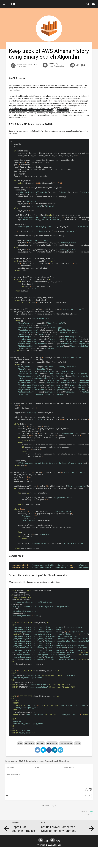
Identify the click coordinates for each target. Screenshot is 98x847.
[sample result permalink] (7, 556)
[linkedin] (55, 750)
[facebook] (49, 750)
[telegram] (60, 750)
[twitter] (43, 750)
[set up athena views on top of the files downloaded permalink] (7, 575)
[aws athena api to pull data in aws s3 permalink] (7, 124)
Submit (87, 796)
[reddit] (37, 750)
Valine (91, 811)
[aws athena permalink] (7, 78)
